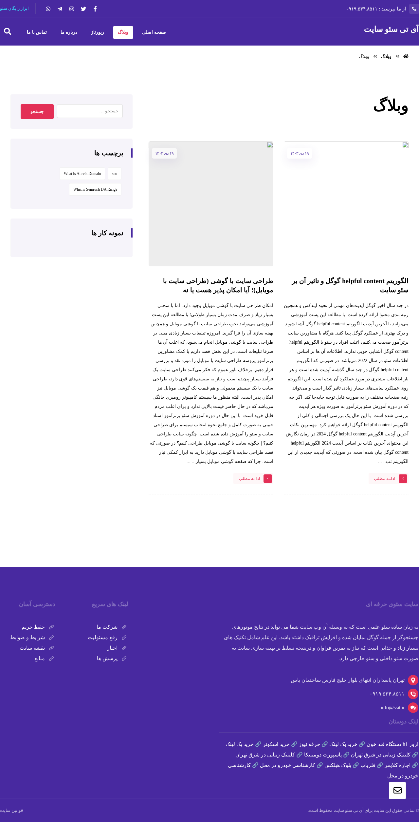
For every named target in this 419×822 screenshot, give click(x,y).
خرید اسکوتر (276, 744)
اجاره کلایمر (397, 765)
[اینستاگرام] (71, 9)
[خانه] (406, 56)
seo (114, 173)
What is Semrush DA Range (95, 189)
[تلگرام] (60, 9)
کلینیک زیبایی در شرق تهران (380, 754)
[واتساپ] (48, 9)
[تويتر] (83, 9)
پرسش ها (107, 658)
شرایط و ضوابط (27, 637)
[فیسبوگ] (95, 9)
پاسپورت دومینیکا (323, 754)
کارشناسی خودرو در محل (287, 765)
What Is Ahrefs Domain (82, 173)
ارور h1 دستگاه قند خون (392, 744)
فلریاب (367, 765)
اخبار (112, 648)
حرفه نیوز (309, 744)
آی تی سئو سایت (349, 810)
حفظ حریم (33, 627)
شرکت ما (107, 627)
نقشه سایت (32, 648)
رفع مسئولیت (103, 637)
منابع (39, 658)
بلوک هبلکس (337, 765)
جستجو (37, 111)
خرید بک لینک (343, 744)
